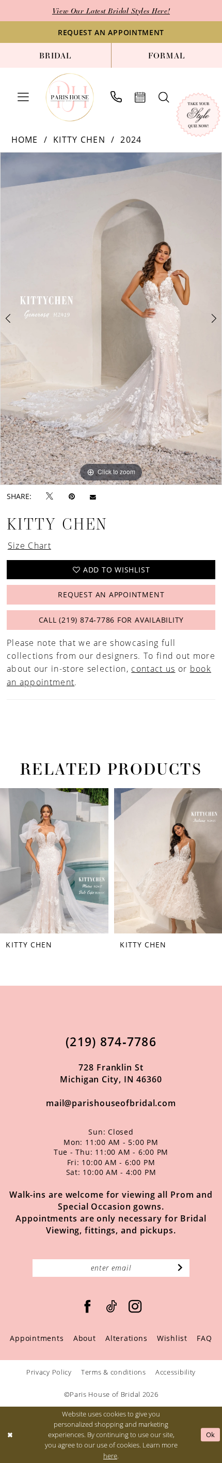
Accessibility (175, 1372)
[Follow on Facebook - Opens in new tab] (88, 1307)
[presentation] (54, 860)
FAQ (204, 1338)
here (110, 1455)
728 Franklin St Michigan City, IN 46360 (111, 1073)
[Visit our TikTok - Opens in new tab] (111, 1307)
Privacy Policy (49, 1372)
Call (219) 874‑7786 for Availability (111, 620)
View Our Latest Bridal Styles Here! (111, 11)
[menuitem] (55, 55)
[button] (23, 97)
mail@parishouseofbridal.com (111, 1103)
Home (24, 139)
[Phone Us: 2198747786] (116, 97)
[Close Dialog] (10, 1435)
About (84, 1338)
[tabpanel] (111, 319)
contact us (153, 668)
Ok (210, 1434)
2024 (130, 139)
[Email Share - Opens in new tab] (93, 496)
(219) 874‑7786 (111, 1041)
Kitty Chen (79, 139)
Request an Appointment (111, 594)
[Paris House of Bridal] (70, 97)
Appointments (37, 1338)
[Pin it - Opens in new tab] (71, 496)
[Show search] (164, 97)
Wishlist (172, 1338)
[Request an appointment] (140, 97)
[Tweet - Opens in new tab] (49, 496)
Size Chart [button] (29, 545)
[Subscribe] (180, 1268)
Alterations (126, 1338)
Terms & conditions (113, 1372)
